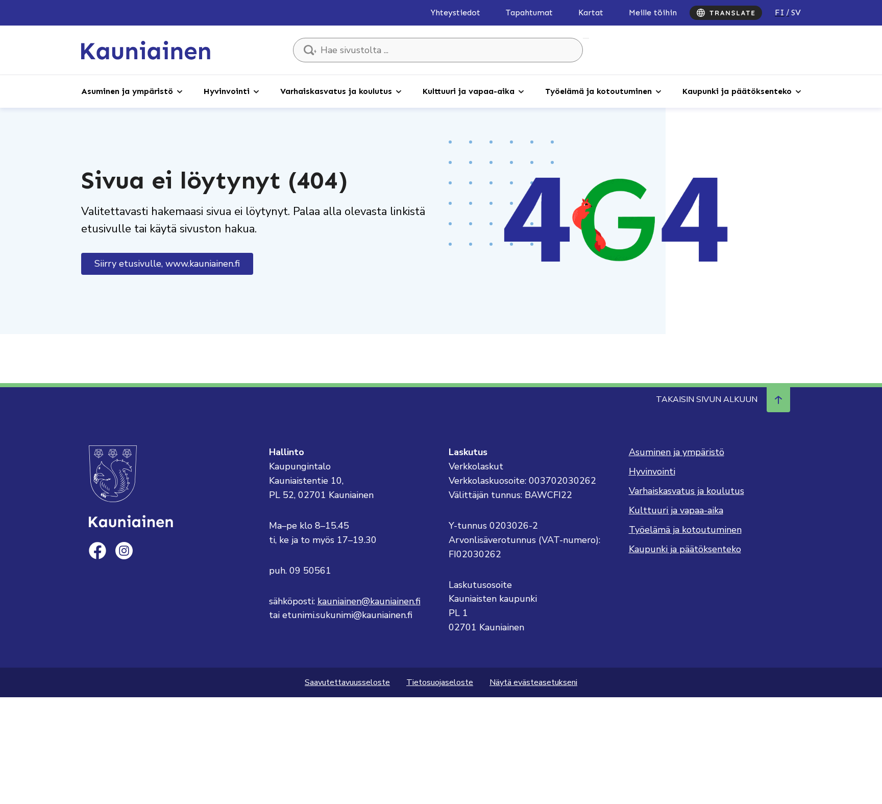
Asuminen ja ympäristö (127, 91)
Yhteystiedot (455, 12)
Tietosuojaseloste (439, 682)
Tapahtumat (529, 12)
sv (796, 12)
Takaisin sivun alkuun (706, 399)
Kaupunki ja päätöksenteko (737, 91)
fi (780, 12)
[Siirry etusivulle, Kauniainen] (145, 49)
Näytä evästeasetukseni (533, 682)
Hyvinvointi (227, 91)
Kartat (590, 12)
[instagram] (124, 550)
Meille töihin (653, 12)
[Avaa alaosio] (179, 91)
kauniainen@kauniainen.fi (369, 601)
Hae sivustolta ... (586, 38)
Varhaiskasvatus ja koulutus (336, 91)
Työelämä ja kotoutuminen (598, 91)
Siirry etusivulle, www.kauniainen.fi (167, 263)
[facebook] (97, 550)
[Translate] (726, 13)
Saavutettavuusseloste (347, 682)
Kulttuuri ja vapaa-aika (468, 91)
